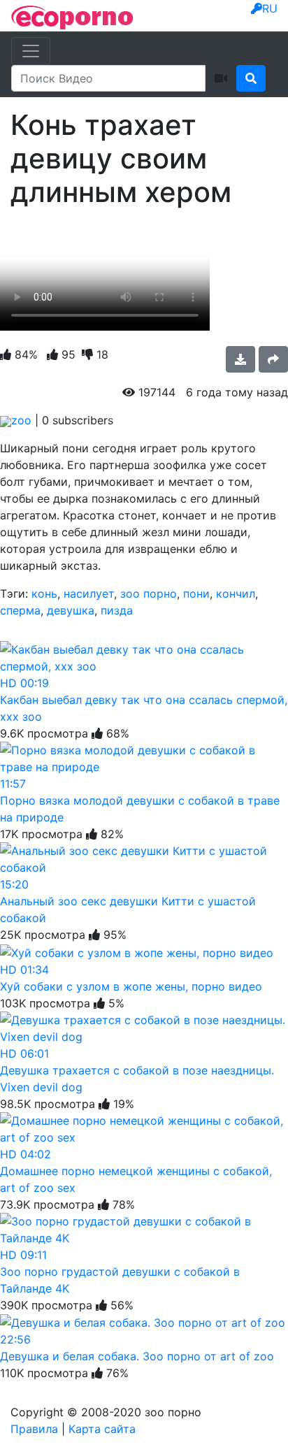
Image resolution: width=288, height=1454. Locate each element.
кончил (235, 593)
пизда (117, 610)
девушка (70, 610)
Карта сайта (102, 1429)
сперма (20, 610)
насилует (89, 593)
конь (44, 593)
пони (196, 593)
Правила (34, 1429)
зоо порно (148, 593)
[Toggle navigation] (30, 51)
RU (270, 8)
